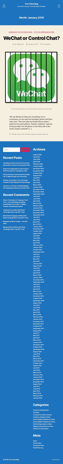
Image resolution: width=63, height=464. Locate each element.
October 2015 (37, 363)
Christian (36, 412)
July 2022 (36, 236)
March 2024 (37, 203)
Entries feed (37, 443)
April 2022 (36, 243)
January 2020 (37, 277)
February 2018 (38, 317)
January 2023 (37, 226)
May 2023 (36, 222)
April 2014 (36, 391)
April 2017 (36, 338)
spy (47, 134)
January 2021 (37, 263)
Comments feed (38, 445)
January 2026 (37, 166)
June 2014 (36, 389)
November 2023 (38, 212)
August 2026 (37, 154)
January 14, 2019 (33, 44)
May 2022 (36, 240)
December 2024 (38, 189)
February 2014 (38, 395)
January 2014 (37, 398)
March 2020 (37, 275)
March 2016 (37, 358)
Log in (35, 441)
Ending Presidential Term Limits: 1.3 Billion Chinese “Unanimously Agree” (14, 204)
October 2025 (37, 173)
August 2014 (37, 384)
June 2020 (36, 270)
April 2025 (36, 182)
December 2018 (38, 296)
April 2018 (36, 312)
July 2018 (36, 305)
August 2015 (37, 365)
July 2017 (36, 333)
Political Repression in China (44, 32)
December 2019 (38, 280)
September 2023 (38, 215)
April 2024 (36, 201)
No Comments (46, 44)
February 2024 (38, 205)
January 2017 (37, 342)
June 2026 (36, 159)
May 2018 (36, 310)
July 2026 (36, 157)
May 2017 (36, 335)
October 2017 (37, 326)
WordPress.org (38, 448)
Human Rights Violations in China (20, 32)
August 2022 (37, 233)
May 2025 (36, 180)
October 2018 (37, 298)
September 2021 (38, 252)
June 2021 (36, 256)
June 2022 (36, 238)
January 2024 (37, 208)
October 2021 (37, 249)
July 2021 (36, 254)
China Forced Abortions (41, 410)
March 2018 (37, 314)
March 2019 (37, 291)
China (23, 134)
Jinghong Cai (20, 44)
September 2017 (38, 328)
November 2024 (38, 192)
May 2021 (36, 259)
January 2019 (37, 294)
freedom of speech (30, 134)
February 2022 (38, 245)
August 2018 (37, 303)
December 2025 (38, 168)
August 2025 (37, 175)
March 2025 (37, 185)
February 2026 (38, 164)
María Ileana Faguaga (10, 216)
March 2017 (37, 340)
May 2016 (36, 356)
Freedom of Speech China (41, 417)
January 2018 (37, 319)
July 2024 (36, 196)
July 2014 (36, 386)
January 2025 (37, 187)
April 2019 (36, 289)
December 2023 (38, 210)
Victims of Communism (41, 428)
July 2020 (36, 268)
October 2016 (37, 347)
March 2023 (37, 224)
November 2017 (38, 324)
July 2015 (36, 368)
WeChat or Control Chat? (31, 38)
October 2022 (37, 231)
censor (19, 134)
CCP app (13, 134)
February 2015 (38, 375)
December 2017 (38, 321)
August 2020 (37, 266)
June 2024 (36, 199)
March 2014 (37, 393)
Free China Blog (31, 4)
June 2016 (36, 354)
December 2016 (38, 345)
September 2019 (38, 282)
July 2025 (36, 178)
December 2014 (38, 379)
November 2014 (38, 382)
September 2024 (38, 194)
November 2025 (38, 171)
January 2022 (37, 247)
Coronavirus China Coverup (42, 415)
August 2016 (37, 351)
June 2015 (36, 370)
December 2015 (38, 361)
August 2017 (37, 331)
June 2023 (36, 219)
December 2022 (38, 229)
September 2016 (38, 349)
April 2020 (36, 273)
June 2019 (36, 287)
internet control (41, 134)
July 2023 (36, 217)
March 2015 (37, 372)
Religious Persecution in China (43, 426)
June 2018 (36, 307)
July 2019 (36, 284)
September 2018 (38, 300)
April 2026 (36, 161)
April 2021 (36, 261)
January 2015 (37, 377)
